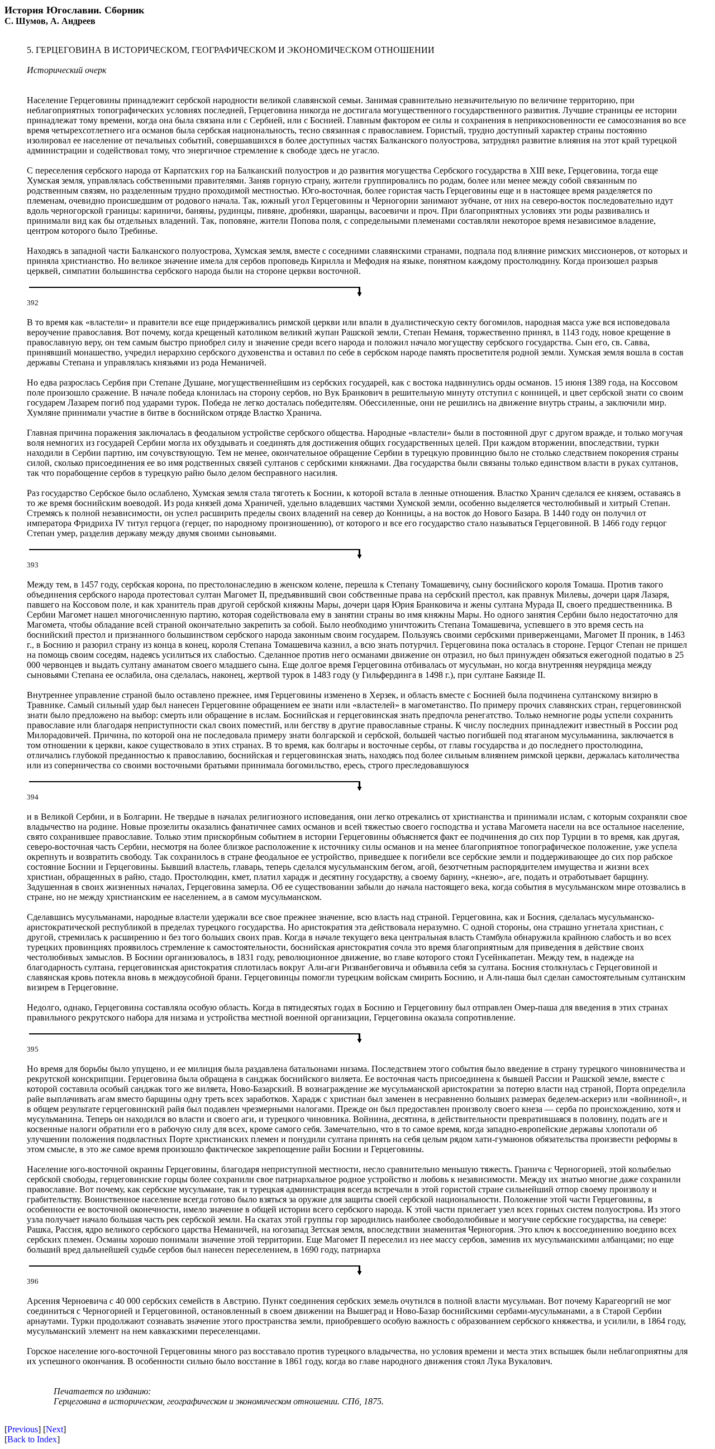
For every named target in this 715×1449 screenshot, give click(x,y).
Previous (22, 1429)
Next (54, 1429)
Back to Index (32, 1439)
